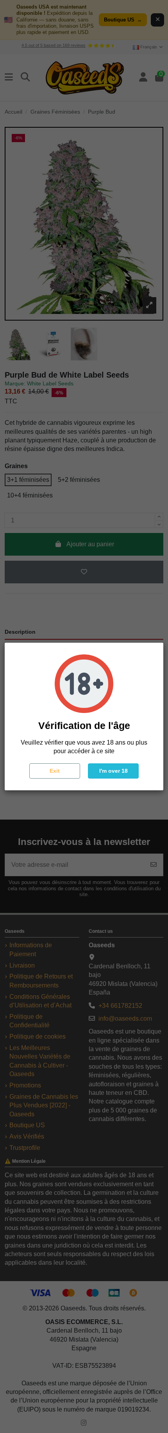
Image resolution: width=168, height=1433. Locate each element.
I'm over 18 (113, 771)
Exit (55, 771)
